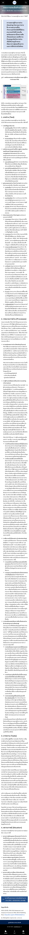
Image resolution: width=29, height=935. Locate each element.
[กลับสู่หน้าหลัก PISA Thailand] (14, 2)
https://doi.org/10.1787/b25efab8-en (14, 915)
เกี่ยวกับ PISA (10, 11)
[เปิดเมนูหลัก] (3, 2)
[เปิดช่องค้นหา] (26, 2)
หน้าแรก (4, 11)
